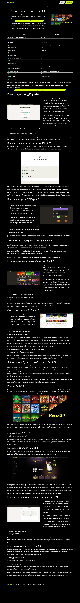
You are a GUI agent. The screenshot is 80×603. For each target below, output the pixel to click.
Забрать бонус (40, 90)
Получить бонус (29, 20)
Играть (62, 2)
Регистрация (69, 2)
